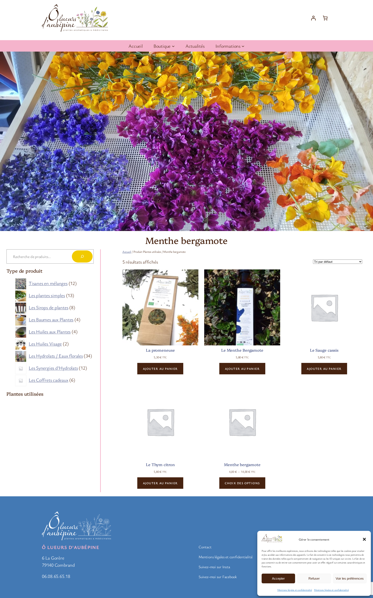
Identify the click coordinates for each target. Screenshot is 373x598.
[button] (364, 539)
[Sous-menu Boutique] (173, 45)
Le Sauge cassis (324, 350)
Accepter (278, 578)
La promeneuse (160, 350)
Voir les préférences (350, 578)
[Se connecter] (313, 18)
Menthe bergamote (242, 464)
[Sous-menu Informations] (243, 45)
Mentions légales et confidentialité (294, 590)
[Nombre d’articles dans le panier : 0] (325, 18)
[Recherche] (82, 256)
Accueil (126, 252)
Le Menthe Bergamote (242, 350)
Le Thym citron (160, 464)
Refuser (314, 578)
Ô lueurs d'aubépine (70, 547)
